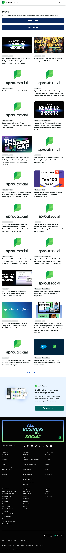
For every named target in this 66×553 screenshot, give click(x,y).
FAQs (46, 493)
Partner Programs (6, 516)
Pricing (3, 477)
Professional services (28, 462)
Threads (47, 464)
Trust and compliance (28, 482)
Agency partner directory (8, 513)
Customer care (27, 467)
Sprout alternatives (6, 506)
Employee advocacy (7, 469)
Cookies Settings (39, 545)
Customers (26, 498)
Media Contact (33, 21)
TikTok (46, 469)
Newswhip (4, 474)
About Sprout (26, 491)
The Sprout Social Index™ (8, 493)
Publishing (4, 457)
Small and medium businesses (31, 459)
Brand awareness (27, 474)
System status (48, 496)
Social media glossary (7, 508)
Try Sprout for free (49, 408)
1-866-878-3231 (7, 446)
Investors (25, 501)
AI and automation (6, 472)
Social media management (30, 464)
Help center (47, 491)
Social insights (27, 472)
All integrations (48, 474)
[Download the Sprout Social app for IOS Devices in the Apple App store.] (48, 535)
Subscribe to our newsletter (9, 491)
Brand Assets (33, 28)
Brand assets (5, 519)
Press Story (5, 56)
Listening (4, 464)
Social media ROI (6, 496)
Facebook (47, 454)
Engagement (5, 454)
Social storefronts (27, 469)
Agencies (25, 457)
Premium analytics (6, 462)
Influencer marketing (7, 467)
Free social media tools (8, 521)
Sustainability (26, 503)
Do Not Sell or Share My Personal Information (13, 549)
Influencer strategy (27, 479)
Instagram (47, 459)
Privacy (4, 545)
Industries (25, 484)
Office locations (27, 493)
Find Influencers (6, 511)
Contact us (17, 446)
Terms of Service (11, 545)
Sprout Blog (5, 498)
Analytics (4, 459)
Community (5, 501)
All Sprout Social (46, 120)
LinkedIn (47, 462)
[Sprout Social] (10, 2)
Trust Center (26, 508)
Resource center (6, 503)
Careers (25, 496)
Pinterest (47, 467)
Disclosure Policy (29, 545)
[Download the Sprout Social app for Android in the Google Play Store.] (59, 535)
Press (11, 56)
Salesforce (47, 472)
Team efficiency (27, 477)
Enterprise (25, 454)
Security (25, 506)
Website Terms (20, 545)
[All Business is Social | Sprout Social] (33, 431)
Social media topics (7, 523)
